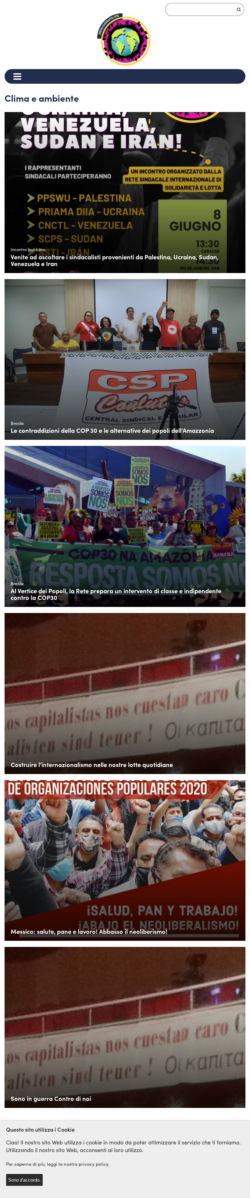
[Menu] (17, 76)
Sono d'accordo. (24, 1179)
